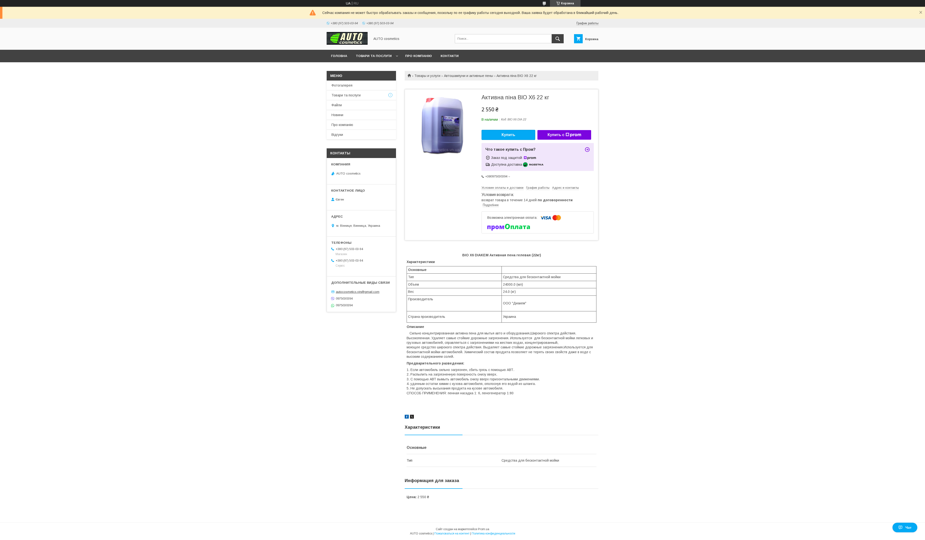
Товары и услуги (427, 76)
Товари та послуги (374, 56)
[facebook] (407, 417)
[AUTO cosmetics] (347, 43)
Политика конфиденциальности (493, 533)
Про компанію (418, 56)
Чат (908, 527)
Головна (339, 56)
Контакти (450, 56)
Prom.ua (483, 529)
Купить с (556, 135)
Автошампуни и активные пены (468, 76)
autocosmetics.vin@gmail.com (357, 292)
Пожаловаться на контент (451, 533)
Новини (337, 115)
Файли (336, 105)
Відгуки (337, 135)
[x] (412, 417)
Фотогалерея (341, 85)
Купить (508, 135)
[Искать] (558, 38)
